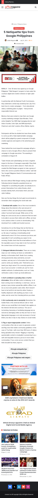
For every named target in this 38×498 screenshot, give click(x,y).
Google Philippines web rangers (19, 357)
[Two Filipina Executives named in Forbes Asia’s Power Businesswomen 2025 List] (28, 462)
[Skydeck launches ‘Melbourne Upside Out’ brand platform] (9, 462)
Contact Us (8, 494)
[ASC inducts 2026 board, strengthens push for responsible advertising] (9, 438)
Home (14, 24)
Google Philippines (19, 353)
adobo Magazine (11, 40)
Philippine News (22, 24)
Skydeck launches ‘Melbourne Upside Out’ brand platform (9, 470)
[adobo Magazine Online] (12, 7)
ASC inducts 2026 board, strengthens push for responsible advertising (8, 447)
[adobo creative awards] (19, 78)
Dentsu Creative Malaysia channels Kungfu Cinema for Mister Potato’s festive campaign (28, 448)
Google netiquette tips (19, 349)
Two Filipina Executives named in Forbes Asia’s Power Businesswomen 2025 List (28, 471)
